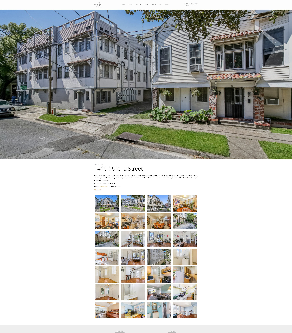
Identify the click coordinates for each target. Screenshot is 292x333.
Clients (146, 4)
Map (123, 4)
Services (138, 4)
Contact (167, 4)
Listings (130, 4)
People (153, 4)
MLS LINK (97, 189)
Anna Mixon (103, 186)
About (160, 4)
